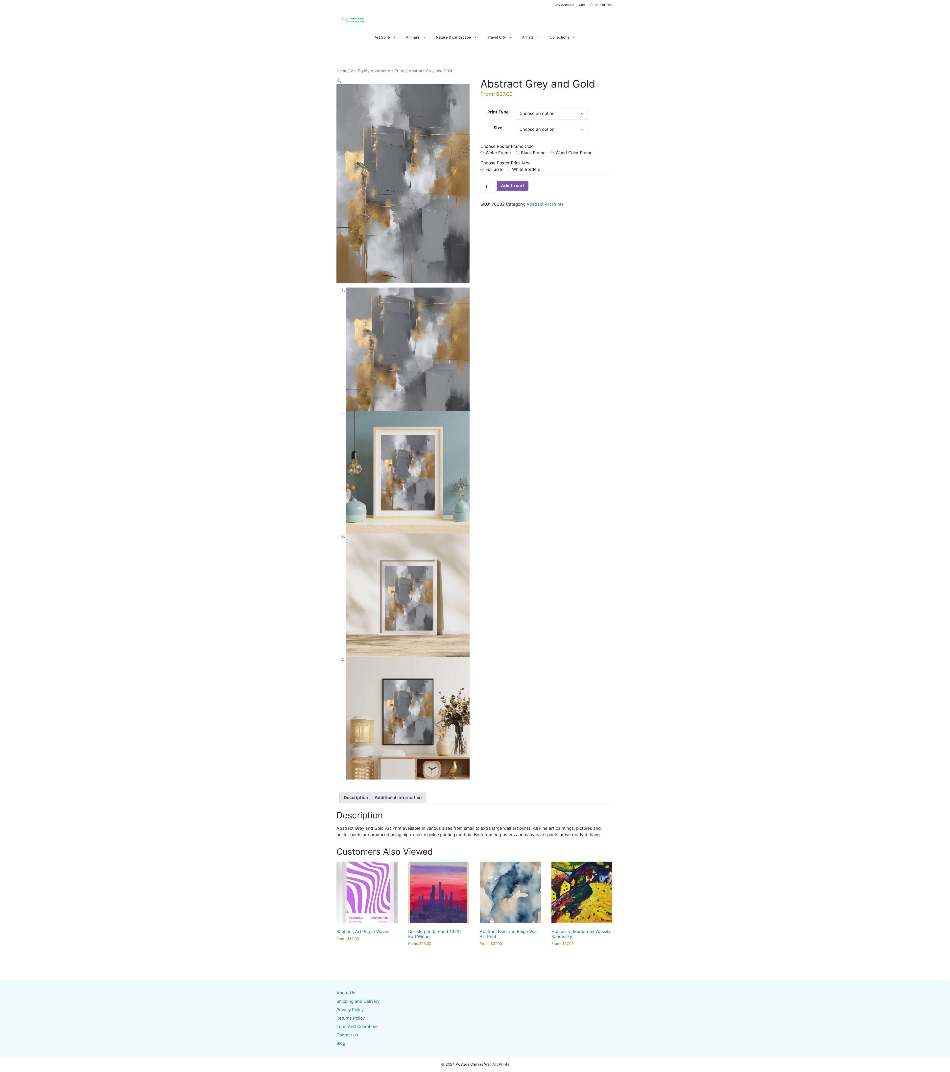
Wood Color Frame (573, 152)
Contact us (347, 1034)
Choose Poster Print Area (505, 162)
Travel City (496, 37)
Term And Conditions (357, 1026)
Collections (560, 37)
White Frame (497, 152)
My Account (564, 5)
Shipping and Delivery (358, 1001)
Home (341, 70)
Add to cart (512, 185)
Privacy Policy (350, 1009)
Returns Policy (350, 1018)
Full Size (493, 169)
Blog (340, 1043)
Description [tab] (356, 797)
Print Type (498, 112)
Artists (528, 37)
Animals (413, 37)
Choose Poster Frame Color (507, 146)
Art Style (382, 37)
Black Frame (533, 152)
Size (498, 127)
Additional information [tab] (398, 797)
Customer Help (602, 5)
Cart (582, 5)
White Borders (525, 169)
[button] (339, 80)
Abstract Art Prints (388, 70)
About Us (345, 992)
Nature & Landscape (453, 37)
